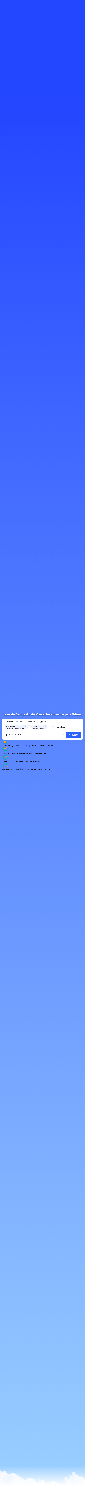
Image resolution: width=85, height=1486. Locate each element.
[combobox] (47, 727)
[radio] (9, 721)
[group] (16, 727)
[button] (65, 3)
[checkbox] (43, 721)
